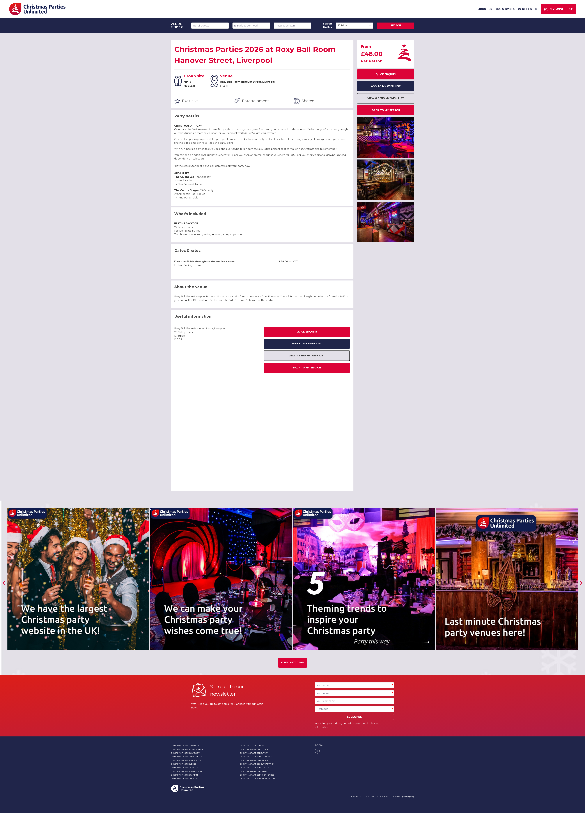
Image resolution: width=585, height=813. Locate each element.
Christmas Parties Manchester (187, 756)
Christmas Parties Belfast (254, 753)
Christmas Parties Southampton (257, 764)
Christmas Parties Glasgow (185, 753)
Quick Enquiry (307, 331)
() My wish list (558, 9)
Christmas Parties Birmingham (187, 749)
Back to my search (307, 367)
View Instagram (292, 662)
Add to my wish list (307, 343)
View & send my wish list (307, 355)
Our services (505, 9)
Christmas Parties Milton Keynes (257, 775)
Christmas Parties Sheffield (185, 778)
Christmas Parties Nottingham (256, 756)
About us (485, 9)
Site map (384, 796)
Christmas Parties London (185, 746)
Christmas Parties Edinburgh (186, 771)
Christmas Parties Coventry (255, 749)
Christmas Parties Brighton (254, 767)
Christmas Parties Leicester (254, 746)
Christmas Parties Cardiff (184, 775)
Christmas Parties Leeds (183, 764)
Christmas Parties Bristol (184, 767)
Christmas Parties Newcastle (255, 760)
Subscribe (354, 716)
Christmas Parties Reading (254, 771)
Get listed (529, 9)
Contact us (356, 796)
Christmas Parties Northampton (257, 778)
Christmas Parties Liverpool (186, 760)
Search (395, 25)
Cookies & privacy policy (403, 796)
